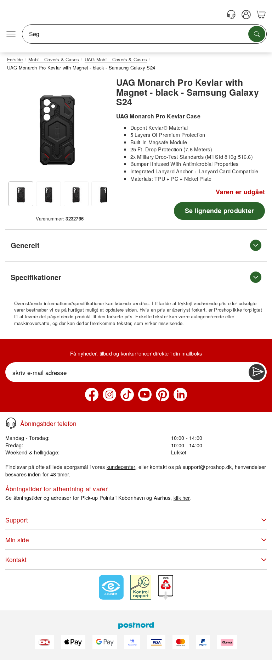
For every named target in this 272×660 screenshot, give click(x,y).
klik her (182, 497)
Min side (17, 539)
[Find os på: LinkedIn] (180, 394)
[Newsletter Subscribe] (257, 372)
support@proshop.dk (207, 466)
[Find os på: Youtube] (145, 394)
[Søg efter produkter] (256, 34)
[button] (57, 126)
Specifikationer (36, 277)
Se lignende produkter (219, 210)
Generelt (25, 245)
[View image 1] (20, 193)
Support (16, 519)
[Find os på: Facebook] (92, 394)
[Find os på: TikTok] (127, 394)
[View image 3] (76, 193)
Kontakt (16, 559)
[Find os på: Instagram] (109, 394)
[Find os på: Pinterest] (162, 394)
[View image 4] (103, 193)
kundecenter (121, 466)
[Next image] (97, 128)
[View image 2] (48, 193)
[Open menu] (11, 34)
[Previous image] (18, 128)
